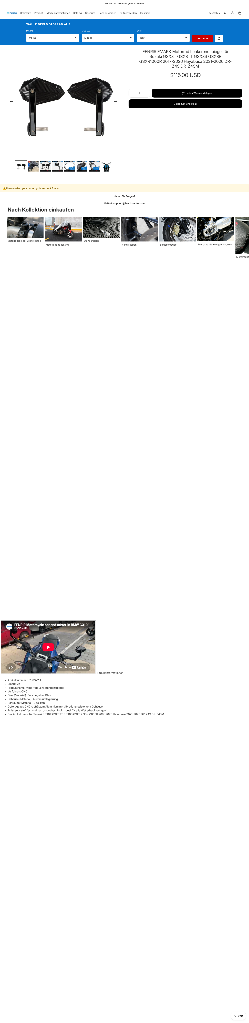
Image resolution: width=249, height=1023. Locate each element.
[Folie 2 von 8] (33, 166)
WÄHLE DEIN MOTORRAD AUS (48, 24)
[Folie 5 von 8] (69, 166)
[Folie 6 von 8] (82, 166)
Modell (86, 30)
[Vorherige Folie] (10, 102)
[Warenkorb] (240, 13)
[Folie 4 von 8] (57, 166)
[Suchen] (225, 13)
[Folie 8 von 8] (106, 166)
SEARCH (202, 38)
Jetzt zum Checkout (185, 103)
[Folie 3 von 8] (45, 166)
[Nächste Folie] (116, 102)
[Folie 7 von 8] (94, 166)
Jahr (139, 30)
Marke (29, 30)
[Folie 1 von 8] (21, 166)
